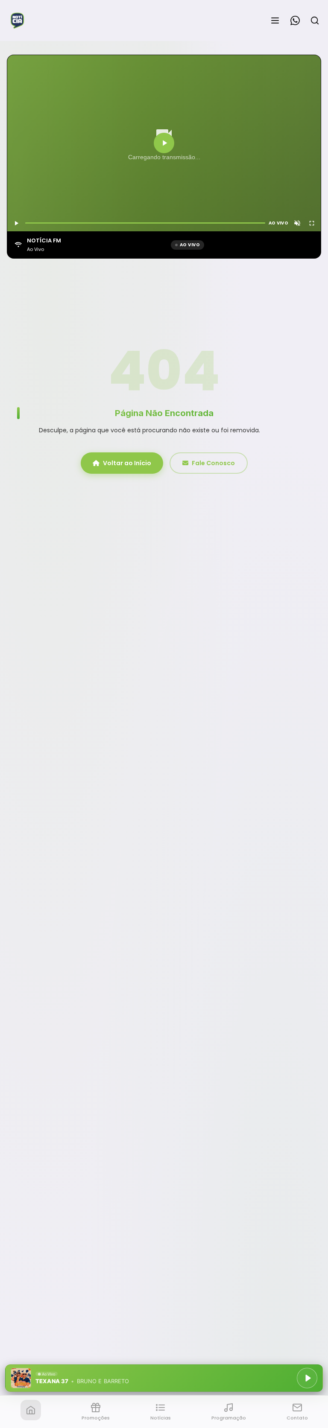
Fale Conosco (213, 463)
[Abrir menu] (275, 20)
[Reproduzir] (164, 143)
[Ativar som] (297, 223)
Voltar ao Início (127, 463)
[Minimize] (21, 1382)
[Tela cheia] (311, 223)
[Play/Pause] (307, 1378)
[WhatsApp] (295, 20)
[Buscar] (314, 20)
